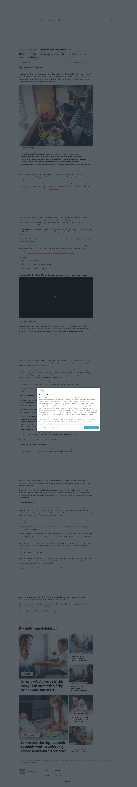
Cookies (49, 423)
